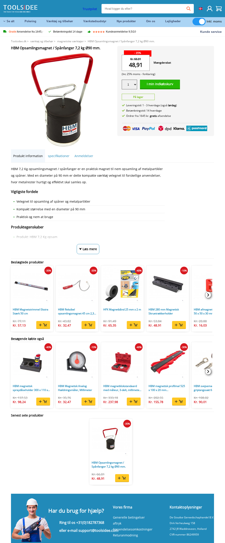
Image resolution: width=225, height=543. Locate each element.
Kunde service (211, 31)
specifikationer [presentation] (58, 156)
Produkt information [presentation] (28, 156)
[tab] (28, 155)
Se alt (10, 21)
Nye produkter (126, 21)
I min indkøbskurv (160, 84)
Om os (150, 21)
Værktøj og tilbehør (59, 21)
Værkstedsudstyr (94, 21)
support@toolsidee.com (98, 530)
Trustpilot (90, 9)
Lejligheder (173, 21)
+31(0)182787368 (90, 522)
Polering (30, 21)
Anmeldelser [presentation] (83, 156)
